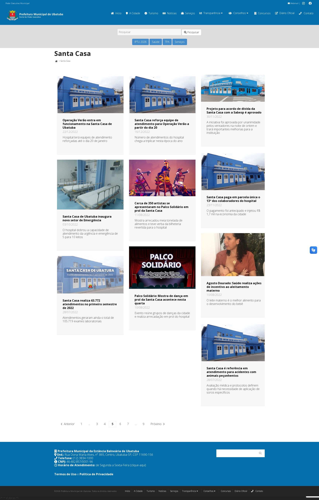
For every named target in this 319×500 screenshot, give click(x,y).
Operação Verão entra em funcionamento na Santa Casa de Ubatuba (87, 124)
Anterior (69, 424)
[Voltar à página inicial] (56, 60)
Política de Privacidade (96, 474)
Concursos (264, 13)
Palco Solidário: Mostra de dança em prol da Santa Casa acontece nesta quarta (161, 299)
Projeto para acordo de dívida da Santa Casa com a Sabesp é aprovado (234, 110)
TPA (167, 42)
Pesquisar (193, 32)
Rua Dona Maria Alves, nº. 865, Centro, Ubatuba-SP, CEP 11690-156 (109, 455)
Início (118, 13)
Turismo (153, 13)
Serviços (190, 13)
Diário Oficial (286, 13)
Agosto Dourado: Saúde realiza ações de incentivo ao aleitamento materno (234, 287)
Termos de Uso (65, 474)
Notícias (172, 13)
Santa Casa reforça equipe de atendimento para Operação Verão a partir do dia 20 (162, 124)
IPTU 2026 (140, 42)
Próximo (156, 424)
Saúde (156, 42)
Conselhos (240, 13)
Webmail (294, 3)
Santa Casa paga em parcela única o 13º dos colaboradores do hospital (233, 199)
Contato (308, 13)
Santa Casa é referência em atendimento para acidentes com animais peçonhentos (231, 372)
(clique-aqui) (138, 465)
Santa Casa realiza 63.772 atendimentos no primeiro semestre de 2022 (90, 304)
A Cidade (134, 13)
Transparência (212, 13)
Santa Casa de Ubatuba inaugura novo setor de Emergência (87, 218)
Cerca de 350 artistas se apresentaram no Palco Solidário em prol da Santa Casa (161, 207)
